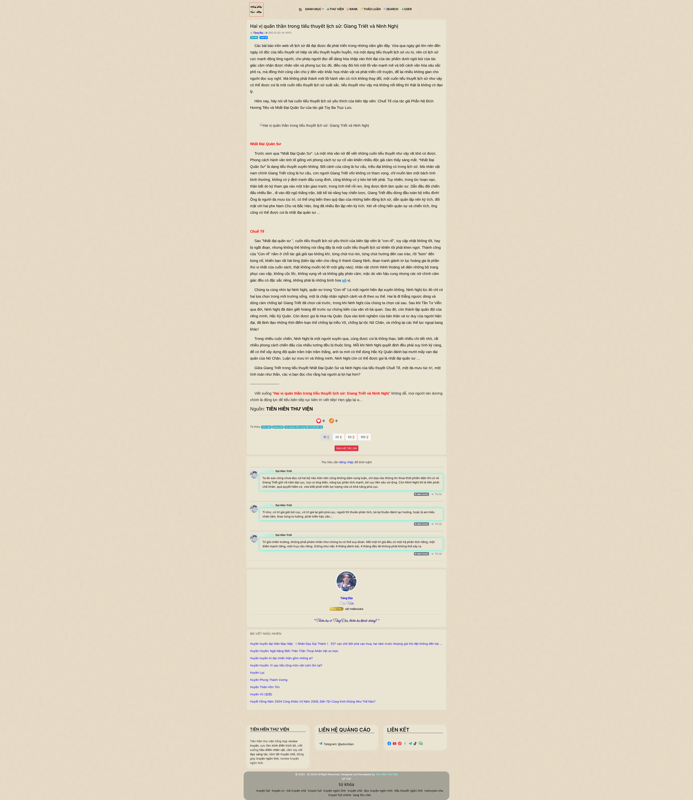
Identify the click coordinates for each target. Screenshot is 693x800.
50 (350, 437)
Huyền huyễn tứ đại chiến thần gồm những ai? (281, 658)
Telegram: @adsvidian (338, 744)
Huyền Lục (257, 672)
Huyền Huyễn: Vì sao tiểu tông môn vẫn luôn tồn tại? (286, 665)
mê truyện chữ (296, 790)
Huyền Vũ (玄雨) (261, 694)
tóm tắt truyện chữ (282, 754)
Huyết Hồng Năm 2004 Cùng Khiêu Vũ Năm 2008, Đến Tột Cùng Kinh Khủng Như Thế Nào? (312, 701)
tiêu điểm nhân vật (272, 750)
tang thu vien (362, 795)
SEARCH (392, 9)
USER (408, 9)
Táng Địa (258, 32)
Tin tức (254, 37)
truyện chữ (355, 790)
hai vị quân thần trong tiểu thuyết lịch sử (303, 427)
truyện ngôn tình (267, 758)
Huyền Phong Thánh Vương (268, 680)
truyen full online (339, 795)
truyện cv (278, 790)
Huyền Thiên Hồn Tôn (265, 687)
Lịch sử (263, 37)
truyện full (263, 790)
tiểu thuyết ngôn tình (408, 790)
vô (344, 280)
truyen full (315, 790)
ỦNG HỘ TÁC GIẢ (346, 448)
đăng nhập (346, 462)
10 (325, 437)
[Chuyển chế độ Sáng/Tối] (300, 9)
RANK (354, 9)
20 (337, 437)
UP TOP (346, 778)
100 (363, 437)
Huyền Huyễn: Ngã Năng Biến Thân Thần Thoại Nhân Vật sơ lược (294, 651)
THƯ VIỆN (337, 9)
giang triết (278, 427)
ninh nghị (266, 427)
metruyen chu (433, 790)
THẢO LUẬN (372, 9)
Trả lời (438, 494)
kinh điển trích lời (284, 745)
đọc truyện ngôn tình (378, 790)
